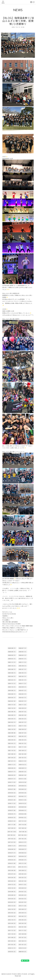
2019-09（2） (12, 785)
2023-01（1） (23, 722)
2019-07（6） (12, 789)
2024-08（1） (12, 690)
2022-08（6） (12, 733)
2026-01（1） (23, 658)
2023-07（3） (23, 711)
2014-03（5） (23, 898)
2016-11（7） (12, 845)
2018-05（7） (12, 814)
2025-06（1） (12, 673)
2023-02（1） (12, 722)
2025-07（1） (23, 669)
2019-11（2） (12, 782)
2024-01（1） (23, 701)
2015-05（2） (23, 874)
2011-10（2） (12, 934)
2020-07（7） (12, 771)
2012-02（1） (12, 927)
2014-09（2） (23, 888)
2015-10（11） (22, 867)
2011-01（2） (23, 944)
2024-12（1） (12, 683)
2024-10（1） (12, 687)
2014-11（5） (23, 884)
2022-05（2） (23, 736)
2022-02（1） (12, 743)
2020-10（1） (23, 764)
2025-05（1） (23, 673)
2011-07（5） (23, 937)
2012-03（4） (23, 923)
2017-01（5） (12, 842)
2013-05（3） (12, 912)
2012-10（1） (12, 920)
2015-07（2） (12, 874)
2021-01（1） (12, 761)
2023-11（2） (23, 704)
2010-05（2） (12, 951)
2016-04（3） (23, 856)
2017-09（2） (12, 828)
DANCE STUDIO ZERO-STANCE (16, 974)
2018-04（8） (23, 814)
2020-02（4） (23, 775)
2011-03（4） (12, 944)
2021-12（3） (12, 747)
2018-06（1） (23, 810)
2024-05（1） (23, 694)
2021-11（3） (23, 747)
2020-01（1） (12, 778)
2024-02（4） (12, 701)
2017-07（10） (12, 831)
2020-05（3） (23, 771)
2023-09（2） (23, 708)
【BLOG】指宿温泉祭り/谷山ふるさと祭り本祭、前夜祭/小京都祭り (18, 21)
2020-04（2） (12, 775)
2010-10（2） (23, 948)
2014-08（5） (12, 891)
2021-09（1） (23, 750)
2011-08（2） (12, 937)
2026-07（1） (23, 648)
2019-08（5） (23, 785)
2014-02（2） (12, 902)
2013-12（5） (12, 905)
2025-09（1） (23, 665)
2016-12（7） (23, 842)
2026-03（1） (23, 655)
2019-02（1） (23, 796)
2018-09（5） (12, 807)
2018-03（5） (12, 817)
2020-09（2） (12, 768)
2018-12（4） (23, 800)
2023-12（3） (12, 704)
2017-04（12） (22, 835)
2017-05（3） (12, 835)
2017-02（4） (23, 838)
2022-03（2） (23, 740)
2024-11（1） (23, 683)
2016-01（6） (12, 863)
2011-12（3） (12, 930)
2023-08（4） (12, 711)
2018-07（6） (12, 810)
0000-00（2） (23, 951)
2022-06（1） (12, 736)
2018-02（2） (23, 817)
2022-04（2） (12, 740)
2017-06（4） (23, 831)
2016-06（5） (23, 853)
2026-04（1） (12, 655)
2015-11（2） (12, 867)
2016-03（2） (12, 860)
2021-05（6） (23, 754)
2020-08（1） (23, 768)
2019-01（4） (12, 800)
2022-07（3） (23, 733)
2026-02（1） (12, 658)
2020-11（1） (12, 764)
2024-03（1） (23, 697)
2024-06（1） (12, 694)
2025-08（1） (12, 669)
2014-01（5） (23, 902)
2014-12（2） (12, 884)
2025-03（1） (23, 676)
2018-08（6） (23, 807)
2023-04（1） (12, 718)
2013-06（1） (23, 909)
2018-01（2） (12, 821)
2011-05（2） (12, 941)
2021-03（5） (23, 757)
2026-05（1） (23, 651)
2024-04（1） (12, 697)
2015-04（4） (12, 877)
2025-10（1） (12, 665)
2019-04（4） (23, 793)
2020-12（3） (23, 761)
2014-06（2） (12, 895)
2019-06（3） (23, 789)
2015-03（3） (23, 877)
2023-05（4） (23, 715)
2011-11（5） (23, 930)
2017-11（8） (12, 824)
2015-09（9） (12, 870)
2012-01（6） (23, 927)
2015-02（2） (12, 881)
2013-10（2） (12, 909)
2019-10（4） (23, 782)
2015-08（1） (23, 870)
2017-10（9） (23, 824)
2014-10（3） (12, 888)
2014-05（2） (23, 895)
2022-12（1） (12, 726)
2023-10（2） (12, 708)
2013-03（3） (12, 916)
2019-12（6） (23, 778)
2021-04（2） (12, 757)
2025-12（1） (12, 662)
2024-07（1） (23, 690)
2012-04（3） (12, 923)
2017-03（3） (12, 838)
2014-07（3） (23, 891)
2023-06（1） (12, 715)
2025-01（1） (23, 680)
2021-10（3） (12, 750)
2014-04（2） (12, 898)
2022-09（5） (23, 729)
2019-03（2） (12, 796)
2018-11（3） (12, 803)
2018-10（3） (23, 803)
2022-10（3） (12, 729)
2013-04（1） (23, 912)
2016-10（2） (23, 845)
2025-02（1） (12, 680)
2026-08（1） (12, 648)
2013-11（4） (23, 905)
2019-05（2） (12, 793)
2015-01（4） (23, 881)
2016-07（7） (12, 853)
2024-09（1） (23, 687)
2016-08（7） (23, 849)
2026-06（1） (12, 651)
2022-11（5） (23, 726)
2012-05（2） (23, 920)
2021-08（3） (12, 754)
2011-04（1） (23, 941)
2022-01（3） (23, 743)
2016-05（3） (12, 856)
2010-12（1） (12, 948)
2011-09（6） (23, 934)
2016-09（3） (12, 849)
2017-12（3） (23, 821)
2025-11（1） (23, 662)
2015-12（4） (23, 863)
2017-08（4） (23, 828)
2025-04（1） (12, 676)
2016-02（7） (23, 860)
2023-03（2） (23, 718)
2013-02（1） (23, 916)
